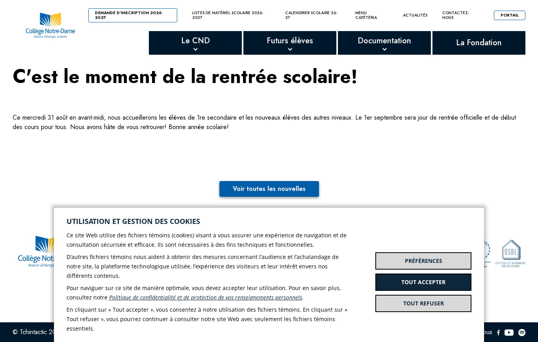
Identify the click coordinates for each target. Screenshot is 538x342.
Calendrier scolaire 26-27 (311, 15)
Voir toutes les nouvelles (269, 188)
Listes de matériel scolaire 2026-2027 (227, 15)
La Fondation (479, 42)
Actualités (415, 15)
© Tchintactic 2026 (38, 331)
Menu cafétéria (366, 15)
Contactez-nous (455, 15)
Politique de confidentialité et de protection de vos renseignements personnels (205, 297)
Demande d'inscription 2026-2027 (129, 15)
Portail (510, 15)
